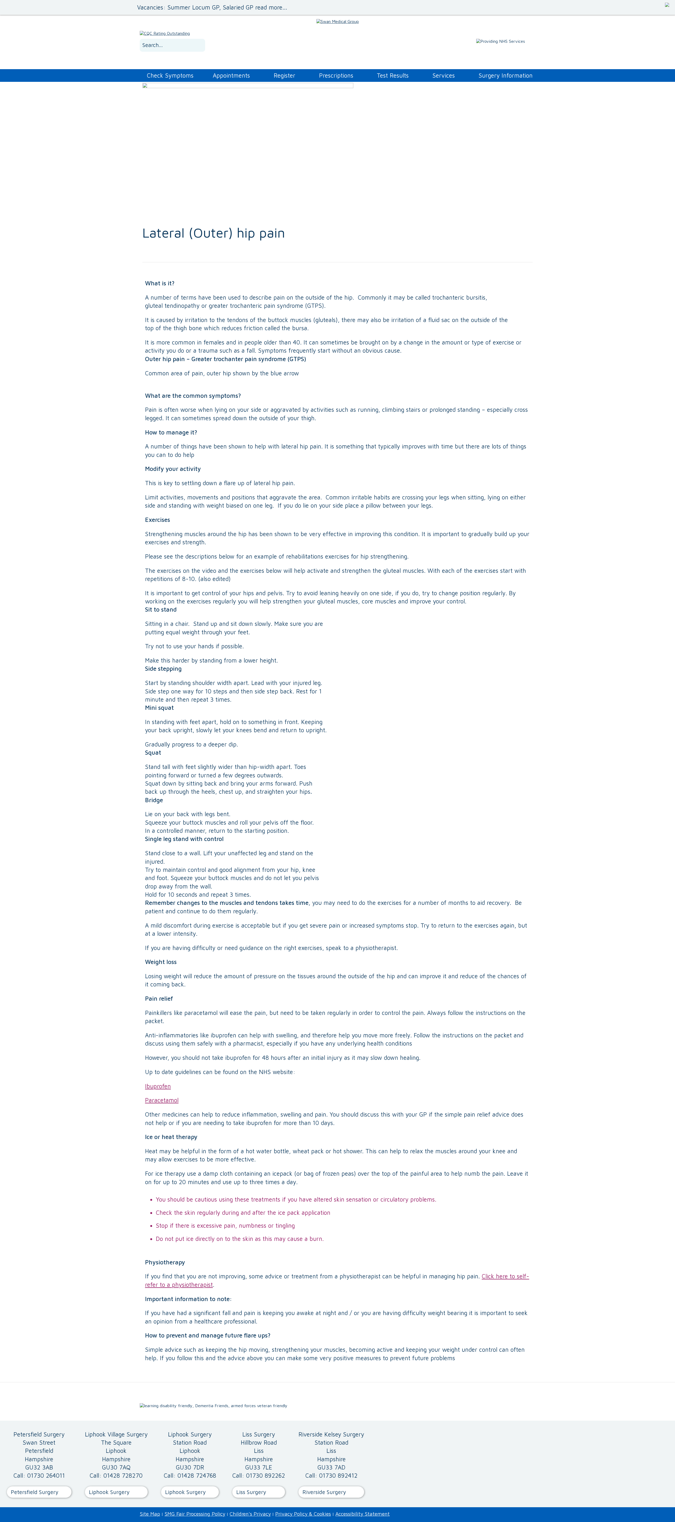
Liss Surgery (251, 1492)
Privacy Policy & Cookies (303, 1514)
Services (443, 75)
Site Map (150, 1514)
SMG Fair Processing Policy (195, 1514)
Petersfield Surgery (34, 1492)
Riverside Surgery (324, 1492)
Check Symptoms (170, 75)
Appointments (231, 75)
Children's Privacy (250, 1514)
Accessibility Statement (362, 1514)
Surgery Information (506, 75)
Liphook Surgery (109, 1492)
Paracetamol (162, 1100)
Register (284, 75)
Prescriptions (336, 75)
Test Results (393, 75)
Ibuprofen (158, 1086)
